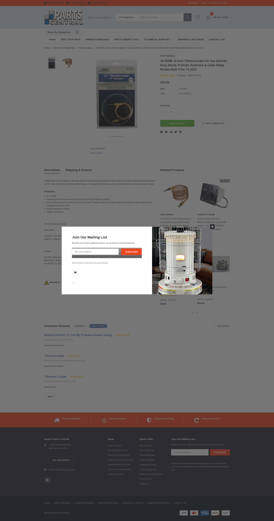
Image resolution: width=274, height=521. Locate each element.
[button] (212, 226)
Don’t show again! (83, 283)
